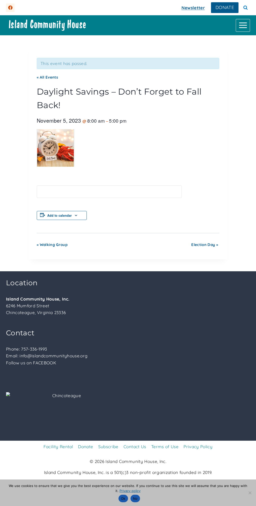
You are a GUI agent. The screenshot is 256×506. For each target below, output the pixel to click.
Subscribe (108, 446)
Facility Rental (58, 446)
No (135, 498)
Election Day (204, 244)
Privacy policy (130, 491)
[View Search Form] (245, 7)
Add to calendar (59, 215)
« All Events (47, 77)
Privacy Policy (198, 446)
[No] (249, 492)
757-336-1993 (34, 349)
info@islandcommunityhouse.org (54, 355)
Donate (85, 446)
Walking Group (52, 244)
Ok (123, 498)
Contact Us (135, 446)
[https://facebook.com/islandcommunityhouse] (10, 8)
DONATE (225, 7)
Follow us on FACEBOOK (31, 362)
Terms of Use (164, 446)
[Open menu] (243, 25)
